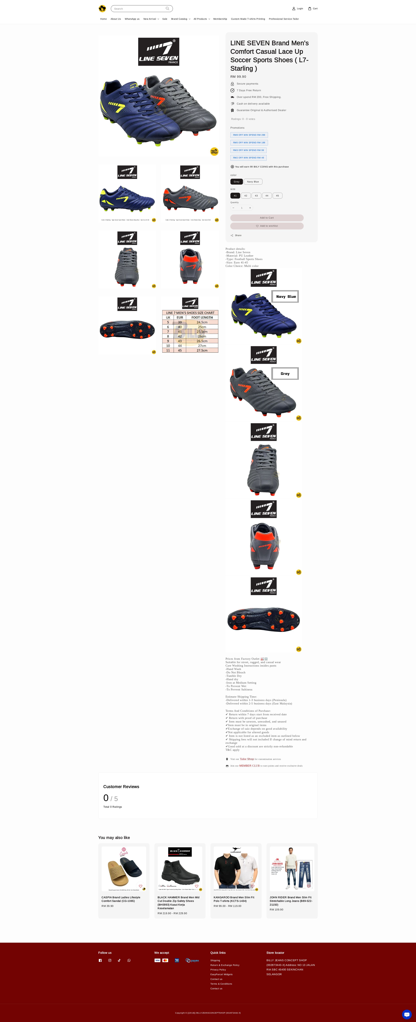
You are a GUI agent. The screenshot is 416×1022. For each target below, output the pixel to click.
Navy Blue (253, 181)
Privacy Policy (218, 969)
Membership (220, 19)
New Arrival (149, 19)
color (233, 175)
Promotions (237, 127)
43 (256, 195)
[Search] (167, 8)
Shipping (215, 960)
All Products (200, 19)
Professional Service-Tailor (284, 19)
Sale (164, 19)
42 (245, 195)
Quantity (234, 202)
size (232, 189)
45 (277, 195)
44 (267, 195)
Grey (237, 181)
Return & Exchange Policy (224, 965)
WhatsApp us (132, 19)
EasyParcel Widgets (221, 974)
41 (235, 195)
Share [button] (238, 235)
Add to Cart (267, 217)
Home (103, 19)
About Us (116, 19)
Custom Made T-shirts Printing (248, 19)
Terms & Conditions (221, 983)
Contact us (216, 979)
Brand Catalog (179, 19)
